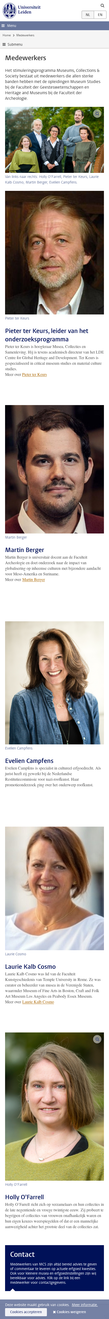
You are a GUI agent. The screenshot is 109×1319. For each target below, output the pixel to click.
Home (7, 35)
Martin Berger (33, 579)
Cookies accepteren (26, 1312)
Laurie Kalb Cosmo (38, 1001)
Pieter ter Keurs (34, 374)
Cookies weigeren (71, 1312)
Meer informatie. (85, 1305)
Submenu (15, 44)
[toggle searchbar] (102, 5)
